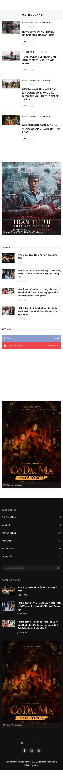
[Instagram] (31, 750)
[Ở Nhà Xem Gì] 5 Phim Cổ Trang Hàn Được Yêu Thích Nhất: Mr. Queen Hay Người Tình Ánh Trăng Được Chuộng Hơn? (38, 625)
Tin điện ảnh (44, 23)
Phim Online (31, 541)
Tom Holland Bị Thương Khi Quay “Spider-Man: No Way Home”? (39, 60)
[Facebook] (24, 750)
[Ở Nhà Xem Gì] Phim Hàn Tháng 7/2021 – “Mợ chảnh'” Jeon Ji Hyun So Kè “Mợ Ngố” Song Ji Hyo (39, 606)
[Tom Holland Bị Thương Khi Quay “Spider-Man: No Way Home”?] (11, 55)
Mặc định (31, 525)
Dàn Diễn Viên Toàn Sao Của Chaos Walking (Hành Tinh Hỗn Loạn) (41, 129)
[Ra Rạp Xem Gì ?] (31, 743)
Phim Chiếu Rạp (29, 23)
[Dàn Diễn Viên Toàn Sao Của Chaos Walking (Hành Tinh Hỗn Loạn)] (11, 119)
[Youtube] (38, 750)
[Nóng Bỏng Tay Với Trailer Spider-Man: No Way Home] (11, 27)
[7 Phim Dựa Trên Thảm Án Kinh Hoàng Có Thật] (8, 590)
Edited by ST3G (31, 765)
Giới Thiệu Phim (31, 517)
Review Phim (44, 80)
